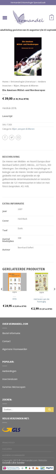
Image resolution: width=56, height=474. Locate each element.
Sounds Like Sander (13, 462)
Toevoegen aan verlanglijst (46, 45)
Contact (6, 341)
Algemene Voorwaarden (14, 349)
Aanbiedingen (9, 371)
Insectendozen (9, 379)
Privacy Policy (8, 443)
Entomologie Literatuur (23, 81)
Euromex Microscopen (13, 386)
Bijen (14, 292)
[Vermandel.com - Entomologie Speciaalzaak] (28, 16)
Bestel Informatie (11, 333)
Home (5, 81)
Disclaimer (7, 449)
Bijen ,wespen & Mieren (26, 85)
